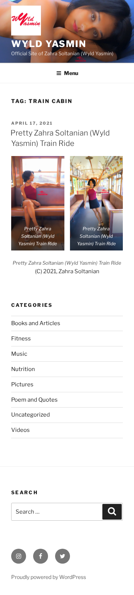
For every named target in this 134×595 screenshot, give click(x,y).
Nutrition (23, 369)
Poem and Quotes (34, 399)
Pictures (22, 384)
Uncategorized (30, 414)
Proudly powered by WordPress (48, 577)
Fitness (21, 338)
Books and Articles (35, 323)
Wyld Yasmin (48, 43)
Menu (71, 73)
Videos (20, 430)
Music (19, 354)
